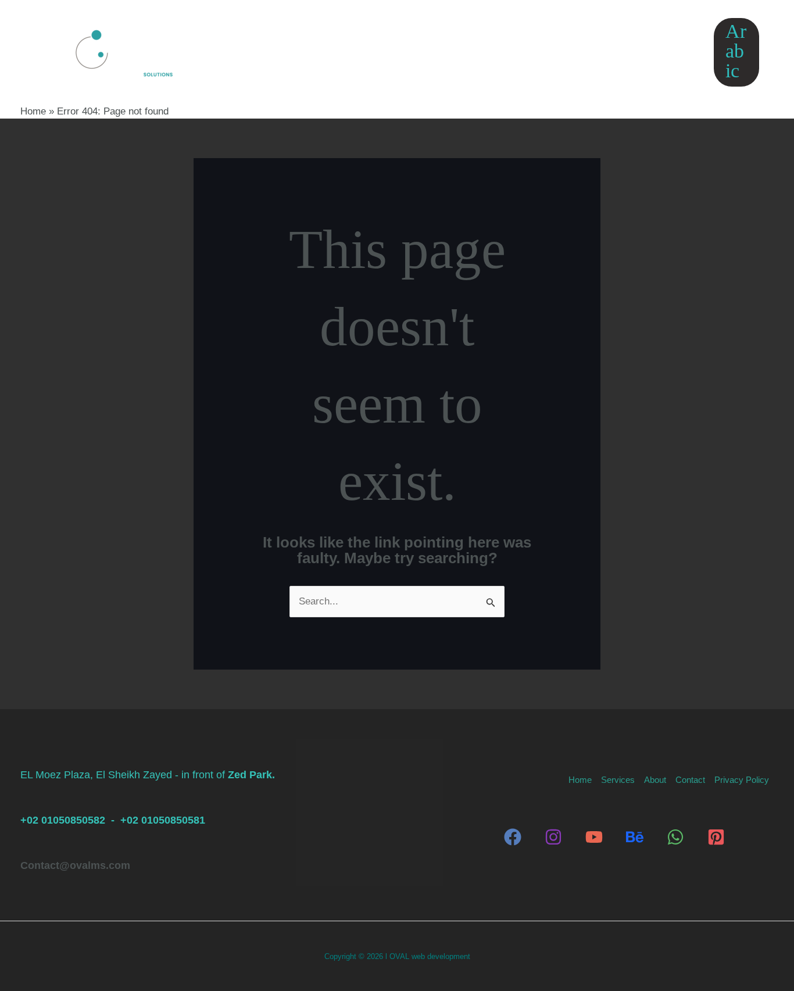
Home (303, 52)
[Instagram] (553, 837)
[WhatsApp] (675, 837)
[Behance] (635, 837)
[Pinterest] (716, 837)
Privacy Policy (596, 52)
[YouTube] (594, 837)
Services (368, 52)
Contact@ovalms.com (75, 865)
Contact (510, 52)
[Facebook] (513, 837)
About (445, 52)
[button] (395, 52)
